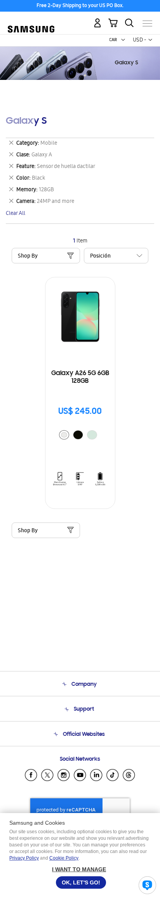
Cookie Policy (63, 858)
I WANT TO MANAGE (79, 869)
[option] (64, 434)
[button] (123, 40)
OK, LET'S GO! (81, 882)
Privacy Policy (24, 858)
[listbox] (80, 435)
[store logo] (31, 20)
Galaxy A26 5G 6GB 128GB (80, 377)
